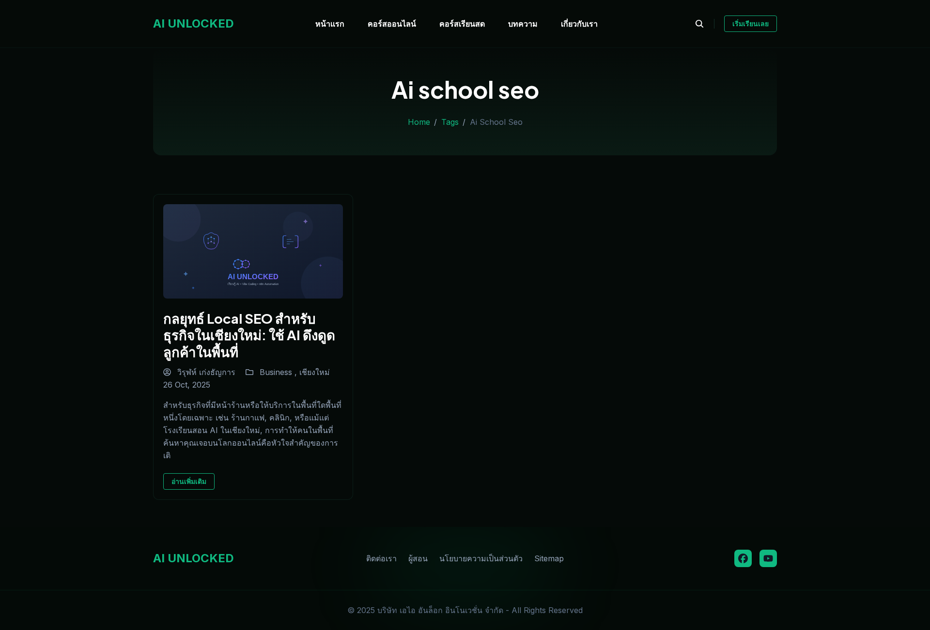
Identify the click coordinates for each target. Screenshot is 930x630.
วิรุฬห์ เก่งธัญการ (205, 372)
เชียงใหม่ (314, 372)
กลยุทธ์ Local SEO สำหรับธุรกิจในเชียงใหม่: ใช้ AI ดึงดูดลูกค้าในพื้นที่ (249, 335)
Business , (279, 372)
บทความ (523, 24)
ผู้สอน (418, 558)
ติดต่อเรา (381, 558)
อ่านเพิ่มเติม (188, 481)
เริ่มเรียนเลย (750, 23)
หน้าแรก (329, 24)
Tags (450, 122)
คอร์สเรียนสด (462, 24)
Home (419, 122)
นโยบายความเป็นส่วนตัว (481, 558)
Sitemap (549, 558)
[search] (704, 24)
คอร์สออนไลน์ (392, 24)
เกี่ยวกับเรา (579, 24)
